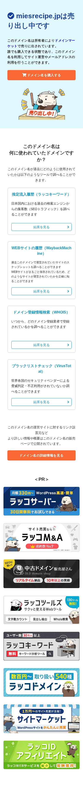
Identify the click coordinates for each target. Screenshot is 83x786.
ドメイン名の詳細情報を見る (41, 455)
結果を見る (41, 227)
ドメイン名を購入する (44, 75)
